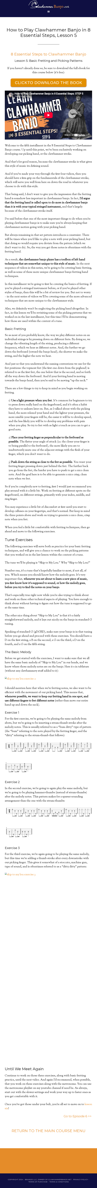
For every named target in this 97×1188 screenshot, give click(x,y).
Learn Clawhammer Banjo (48, 4)
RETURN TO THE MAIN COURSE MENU (48, 1130)
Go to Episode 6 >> (78, 1116)
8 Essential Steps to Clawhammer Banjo (48, 54)
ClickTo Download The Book (48, 82)
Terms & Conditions (59, 1182)
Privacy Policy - (81, 1179)
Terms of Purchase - (38, 1182)
